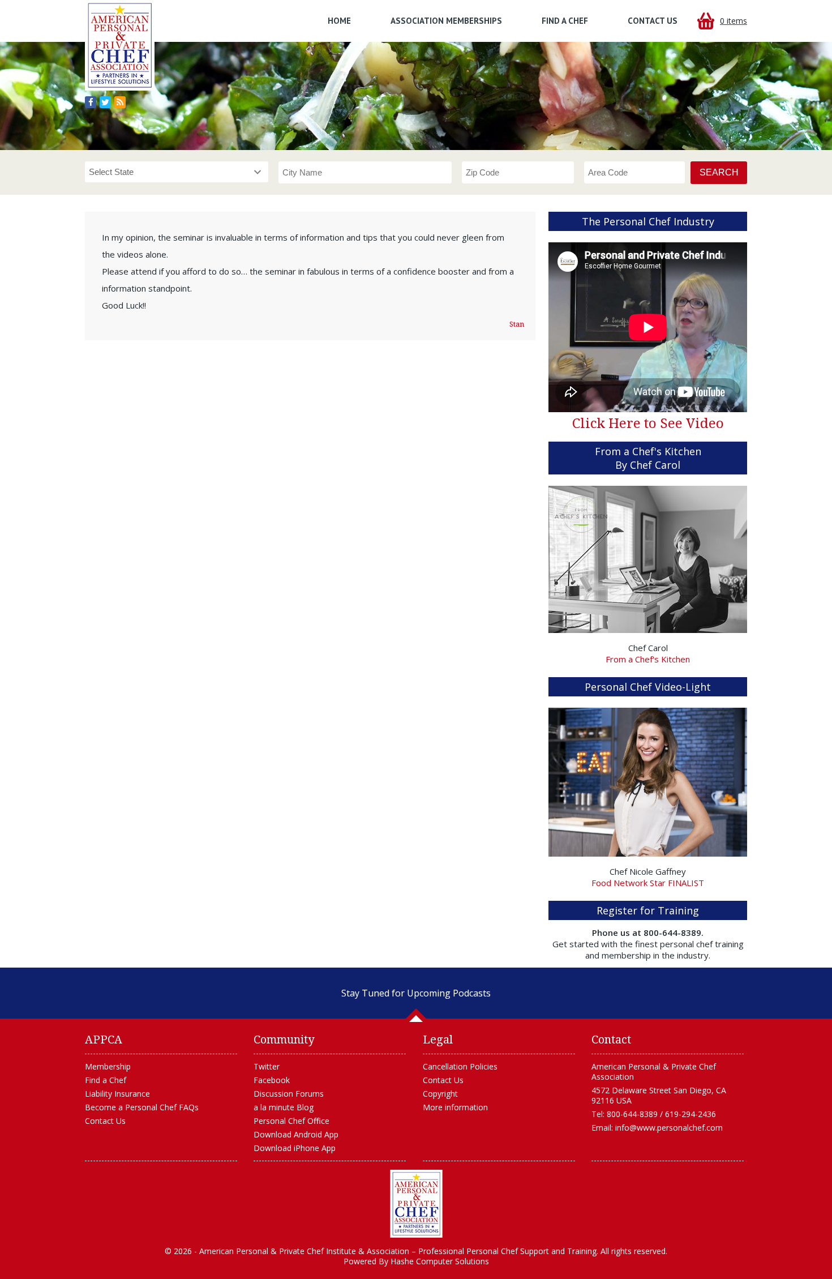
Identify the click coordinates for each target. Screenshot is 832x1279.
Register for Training (648, 910)
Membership (108, 1066)
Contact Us (652, 20)
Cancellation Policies (460, 1066)
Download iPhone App (295, 1148)
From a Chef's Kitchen (648, 659)
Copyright (440, 1093)
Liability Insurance (117, 1093)
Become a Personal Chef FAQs (142, 1107)
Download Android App (296, 1134)
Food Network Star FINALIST (647, 882)
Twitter (267, 1066)
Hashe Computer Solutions (440, 1261)
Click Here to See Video (648, 423)
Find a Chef (565, 20)
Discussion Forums (289, 1093)
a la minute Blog (284, 1107)
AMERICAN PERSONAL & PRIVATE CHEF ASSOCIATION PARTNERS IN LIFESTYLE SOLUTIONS (416, 1204)
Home (339, 20)
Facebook (272, 1080)
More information (455, 1107)
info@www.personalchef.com (669, 1127)
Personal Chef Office (291, 1120)
